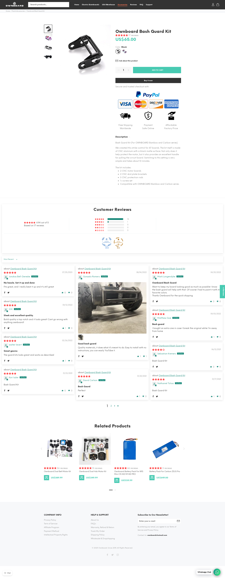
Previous (41, 448)
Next (183, 448)
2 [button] (111, 406)
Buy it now (148, 81)
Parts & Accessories (18, 11)
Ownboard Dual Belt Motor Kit (57, 471)
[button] (121, 35)
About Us (95, 520)
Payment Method (51, 531)
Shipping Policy (97, 535)
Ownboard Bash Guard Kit (23, 268)
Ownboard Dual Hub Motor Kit (92, 471)
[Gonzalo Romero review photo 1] (112, 308)
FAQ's (93, 523)
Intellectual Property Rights (56, 535)
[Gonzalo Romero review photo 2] (81, 337)
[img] (10, 272)
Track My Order (98, 531)
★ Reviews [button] (223, 291)
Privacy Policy (50, 520)
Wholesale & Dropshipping (103, 538)
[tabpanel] (59, 454)
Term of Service (50, 523)
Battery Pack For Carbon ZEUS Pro (164, 471)
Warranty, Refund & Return (102, 527)
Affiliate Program (51, 527)
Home (8, 11)
